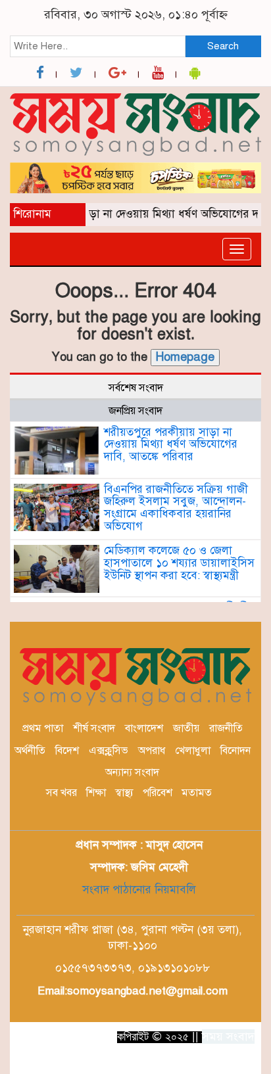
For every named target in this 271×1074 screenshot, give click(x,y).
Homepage (185, 357)
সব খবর (61, 792)
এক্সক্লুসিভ (108, 750)
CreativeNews (191, 1060)
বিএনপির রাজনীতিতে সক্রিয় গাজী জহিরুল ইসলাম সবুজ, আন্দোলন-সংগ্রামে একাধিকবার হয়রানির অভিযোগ (176, 507)
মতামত (197, 792)
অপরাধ (151, 750)
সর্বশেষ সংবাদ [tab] (136, 387)
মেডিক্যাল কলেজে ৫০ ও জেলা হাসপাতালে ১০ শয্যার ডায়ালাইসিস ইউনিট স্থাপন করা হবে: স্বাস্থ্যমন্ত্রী (179, 563)
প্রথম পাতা (42, 728)
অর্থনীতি (29, 750)
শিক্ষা (96, 792)
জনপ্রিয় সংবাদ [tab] (135, 410)
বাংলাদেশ (144, 728)
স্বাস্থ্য (124, 792)
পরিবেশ (157, 792)
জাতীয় (186, 728)
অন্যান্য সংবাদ (132, 772)
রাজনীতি (226, 728)
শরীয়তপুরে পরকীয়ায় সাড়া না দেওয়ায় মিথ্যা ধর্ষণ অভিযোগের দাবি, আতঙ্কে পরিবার (170, 444)
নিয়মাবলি (173, 890)
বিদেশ (67, 750)
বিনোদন (235, 750)
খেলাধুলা (192, 750)
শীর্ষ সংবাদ (94, 728)
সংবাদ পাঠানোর (116, 890)
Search (223, 46)
